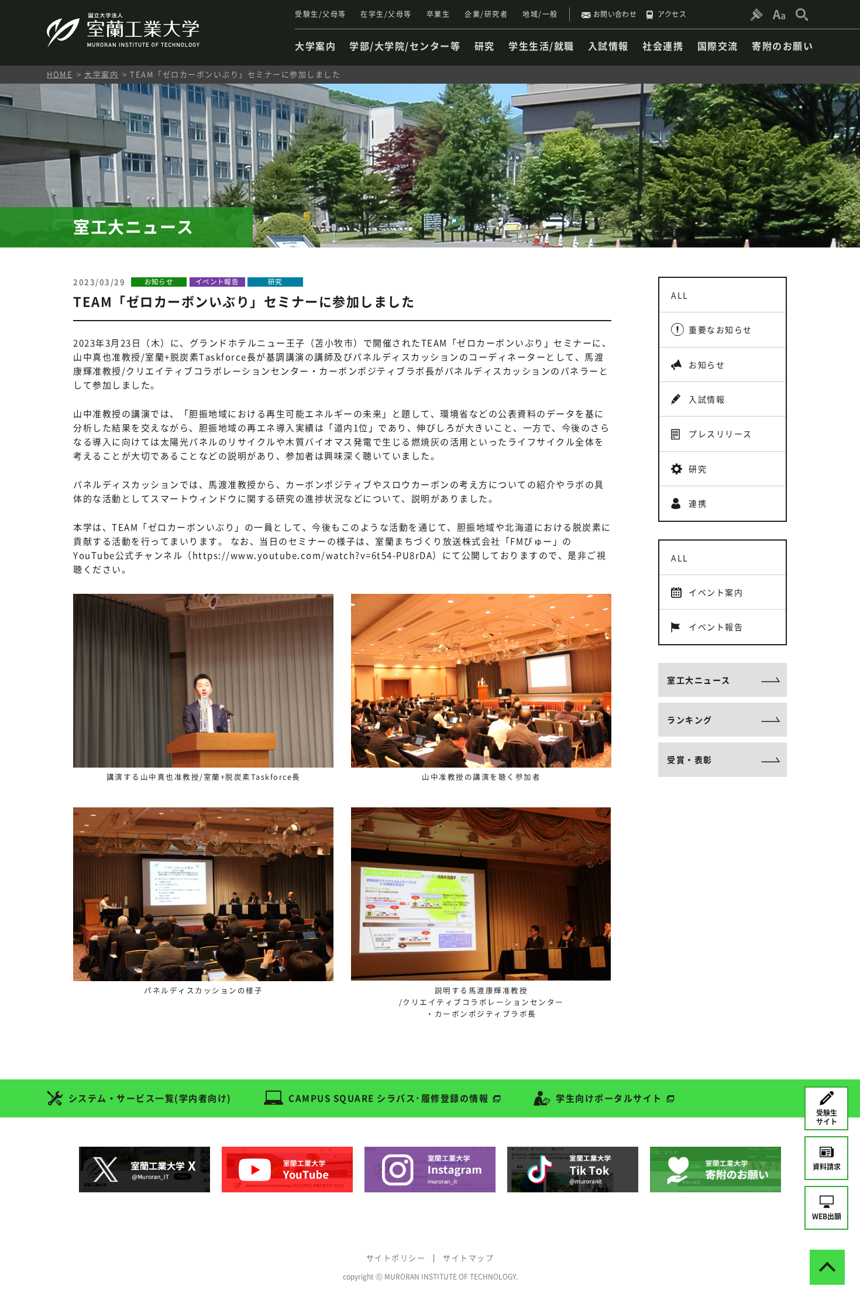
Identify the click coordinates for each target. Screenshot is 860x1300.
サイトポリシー (396, 1257)
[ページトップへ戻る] (827, 1267)
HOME (60, 74)
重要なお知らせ (720, 329)
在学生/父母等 (386, 14)
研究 (698, 468)
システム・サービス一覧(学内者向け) (150, 1098)
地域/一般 (540, 14)
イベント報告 (716, 626)
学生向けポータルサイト (609, 1098)
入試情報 (707, 399)
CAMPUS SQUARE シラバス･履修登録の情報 (388, 1098)
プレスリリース (720, 433)
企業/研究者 (486, 14)
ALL (680, 295)
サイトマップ (468, 1257)
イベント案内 (716, 592)
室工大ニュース (699, 680)
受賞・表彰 (690, 759)
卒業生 (438, 14)
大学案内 (101, 74)
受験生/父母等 (320, 14)
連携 (698, 503)
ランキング (690, 719)
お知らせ (707, 364)
